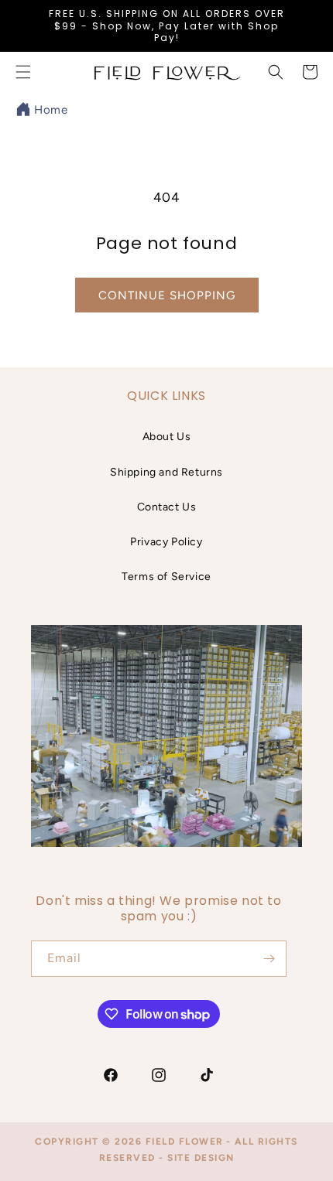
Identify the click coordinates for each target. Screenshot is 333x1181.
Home (50, 110)
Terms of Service (166, 576)
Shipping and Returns (166, 472)
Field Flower (185, 1141)
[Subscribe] (269, 958)
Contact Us (167, 507)
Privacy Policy (166, 541)
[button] (276, 72)
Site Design (201, 1157)
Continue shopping (166, 295)
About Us (166, 436)
